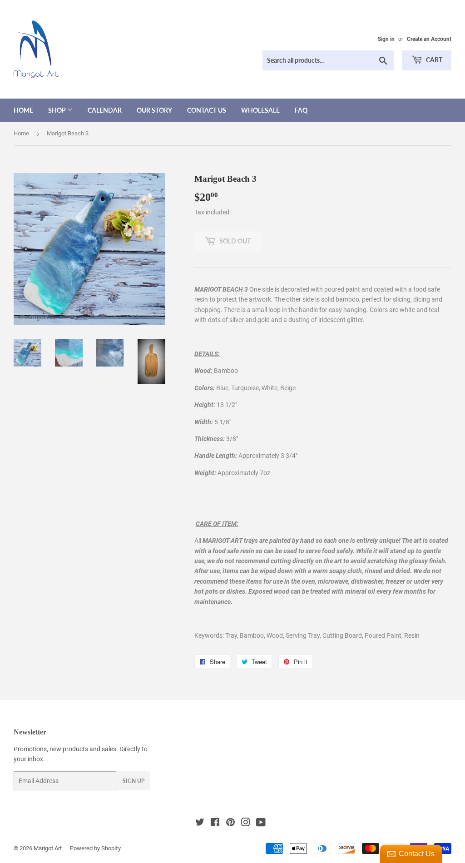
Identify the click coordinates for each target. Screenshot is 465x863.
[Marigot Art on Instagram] (245, 823)
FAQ (301, 110)
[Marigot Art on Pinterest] (230, 823)
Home (23, 110)
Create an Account (429, 39)
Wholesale (260, 110)
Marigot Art (48, 848)
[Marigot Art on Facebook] (215, 823)
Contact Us (206, 110)
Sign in (386, 39)
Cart (433, 60)
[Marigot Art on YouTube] (261, 823)
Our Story (154, 110)
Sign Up (133, 781)
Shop (57, 110)
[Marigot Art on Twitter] (199, 823)
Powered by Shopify (95, 848)
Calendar (105, 110)
